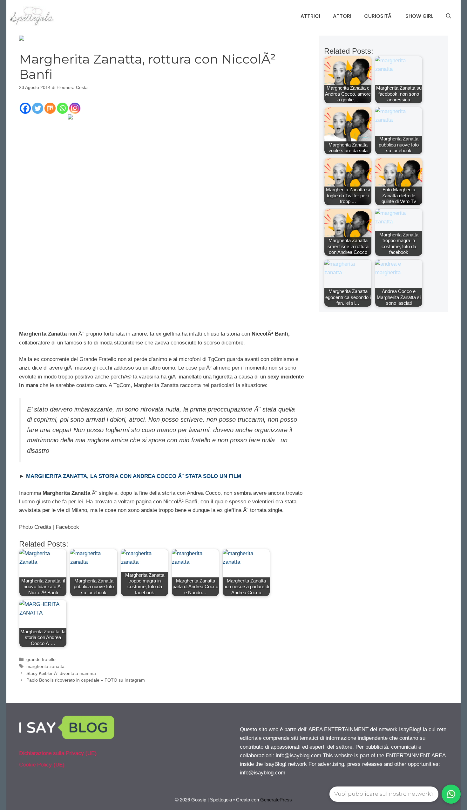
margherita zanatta (45, 666)
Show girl (419, 16)
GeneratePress (276, 799)
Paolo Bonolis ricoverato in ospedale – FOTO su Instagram (85, 680)
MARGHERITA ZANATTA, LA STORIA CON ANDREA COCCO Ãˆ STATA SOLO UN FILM (133, 476)
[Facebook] (25, 108)
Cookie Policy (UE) (41, 765)
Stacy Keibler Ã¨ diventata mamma (61, 673)
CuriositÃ (378, 16)
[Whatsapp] (62, 108)
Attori (342, 16)
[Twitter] (37, 108)
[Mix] (50, 108)
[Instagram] (74, 108)
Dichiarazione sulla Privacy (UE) (58, 753)
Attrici (310, 16)
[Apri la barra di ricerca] (448, 16)
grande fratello (41, 659)
